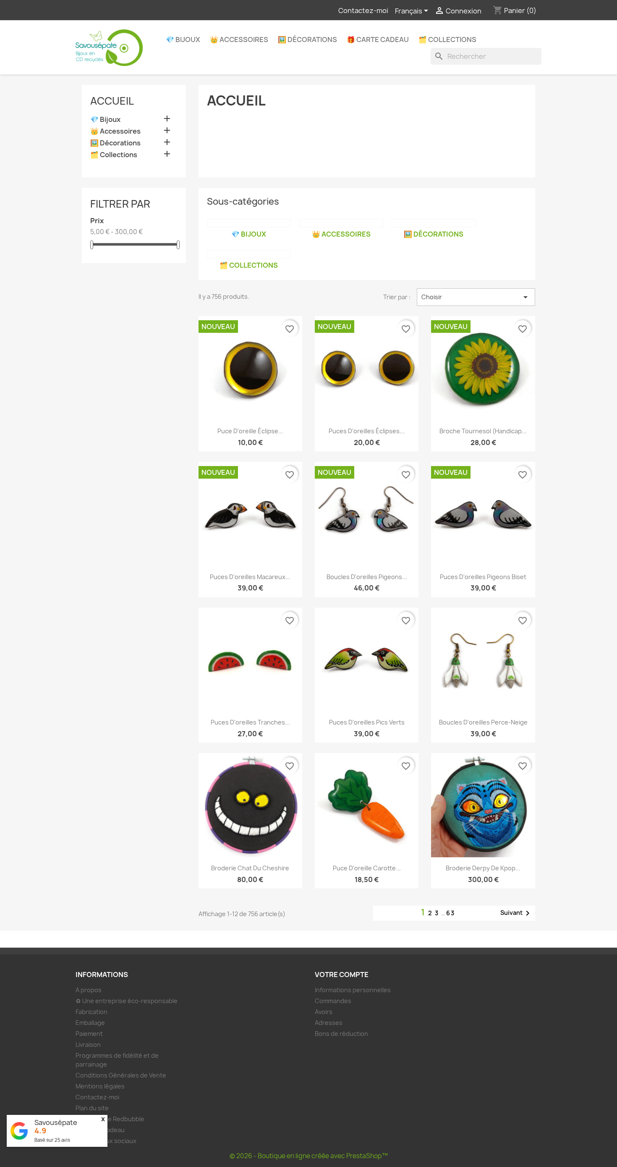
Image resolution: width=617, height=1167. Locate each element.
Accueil (112, 101)
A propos (89, 990)
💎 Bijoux (183, 39)
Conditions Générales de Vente (121, 1075)
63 (450, 913)
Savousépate (55, 1122)
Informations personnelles (353, 990)
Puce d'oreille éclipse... (250, 431)
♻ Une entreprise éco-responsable (127, 1001)
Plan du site (92, 1108)
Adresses (328, 1023)
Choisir (476, 297)
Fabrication (91, 1012)
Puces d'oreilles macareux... (250, 577)
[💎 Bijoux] (249, 223)
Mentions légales (100, 1086)
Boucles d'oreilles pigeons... (367, 577)
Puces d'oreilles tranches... (250, 722)
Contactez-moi (363, 10)
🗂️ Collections (447, 39)
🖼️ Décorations (307, 39)
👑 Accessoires (239, 39)
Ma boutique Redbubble (110, 1119)
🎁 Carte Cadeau (378, 39)
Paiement (89, 1034)
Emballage (90, 1023)
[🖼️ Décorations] (434, 223)
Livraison (88, 1044)
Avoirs (323, 1012)
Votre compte (342, 974)
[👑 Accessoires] (341, 223)
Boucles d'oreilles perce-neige (483, 722)
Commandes (333, 1001)
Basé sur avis (52, 1140)
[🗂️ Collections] (249, 254)
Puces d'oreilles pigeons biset (483, 577)
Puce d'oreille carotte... (367, 868)
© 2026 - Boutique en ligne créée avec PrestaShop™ (309, 1155)
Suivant (516, 913)
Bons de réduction (341, 1034)
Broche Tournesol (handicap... (483, 431)
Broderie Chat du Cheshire (250, 868)
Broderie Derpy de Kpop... (483, 868)
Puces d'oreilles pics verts (367, 722)
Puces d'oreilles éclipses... (367, 431)
